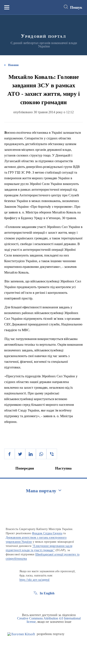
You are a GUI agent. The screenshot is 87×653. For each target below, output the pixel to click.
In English (47, 593)
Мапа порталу (41, 490)
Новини (13, 65)
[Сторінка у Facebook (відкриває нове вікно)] (35, 602)
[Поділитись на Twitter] (20, 454)
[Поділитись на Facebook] (9, 454)
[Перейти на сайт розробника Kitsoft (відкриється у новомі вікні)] (21, 634)
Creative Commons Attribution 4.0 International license (49, 620)
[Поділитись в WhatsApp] (41, 454)
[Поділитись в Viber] (52, 454)
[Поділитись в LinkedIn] (31, 454)
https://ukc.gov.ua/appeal (34, 579)
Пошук (76, 7)
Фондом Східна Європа (47, 533)
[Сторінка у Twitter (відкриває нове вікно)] (43, 602)
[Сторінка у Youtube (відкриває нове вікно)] (51, 602)
